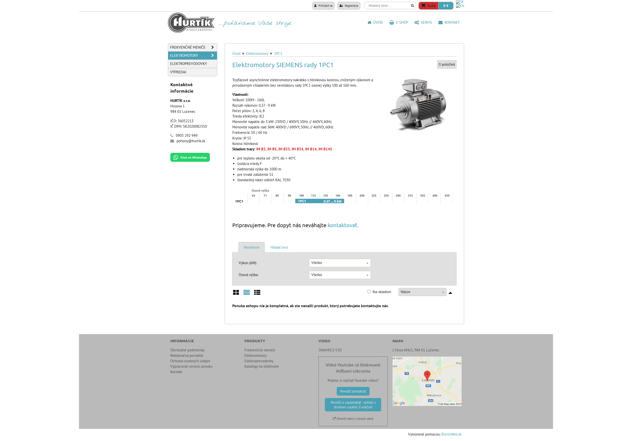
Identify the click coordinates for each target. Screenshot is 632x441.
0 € (445, 5)
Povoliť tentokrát (353, 391)
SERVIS (425, 22)
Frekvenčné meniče (187, 47)
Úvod (377, 22)
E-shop (401, 22)
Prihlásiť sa (325, 5)
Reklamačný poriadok (186, 355)
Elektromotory (184, 55)
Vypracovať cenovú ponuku (191, 366)
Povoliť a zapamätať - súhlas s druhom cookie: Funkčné (353, 404)
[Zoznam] (246, 294)
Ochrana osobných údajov (190, 361)
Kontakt (451, 22)
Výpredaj (178, 72)
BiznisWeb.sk (451, 434)
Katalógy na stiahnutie (261, 366)
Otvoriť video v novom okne (355, 419)
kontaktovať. (343, 225)
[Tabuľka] (257, 294)
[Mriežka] (236, 294)
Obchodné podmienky (187, 350)
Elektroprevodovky (188, 63)
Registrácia (351, 5)
